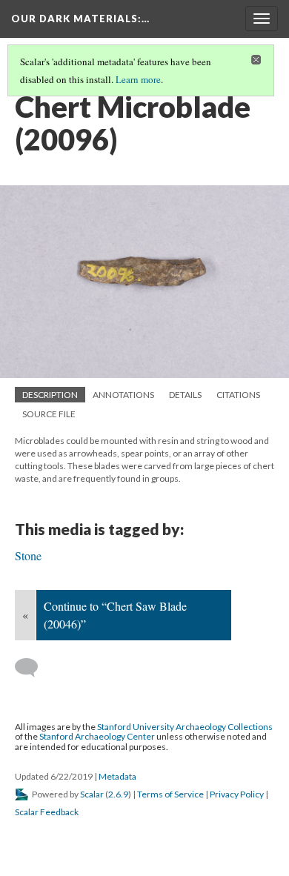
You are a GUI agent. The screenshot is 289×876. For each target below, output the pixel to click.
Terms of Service (170, 794)
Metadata (117, 776)
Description (50, 394)
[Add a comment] (33, 667)
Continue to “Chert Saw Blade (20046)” (115, 614)
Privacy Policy (237, 794)
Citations (238, 394)
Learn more (138, 79)
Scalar (92, 794)
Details (185, 394)
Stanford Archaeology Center (97, 736)
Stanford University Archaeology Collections (185, 726)
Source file (49, 413)
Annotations (123, 394)
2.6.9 (118, 794)
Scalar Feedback (47, 811)
